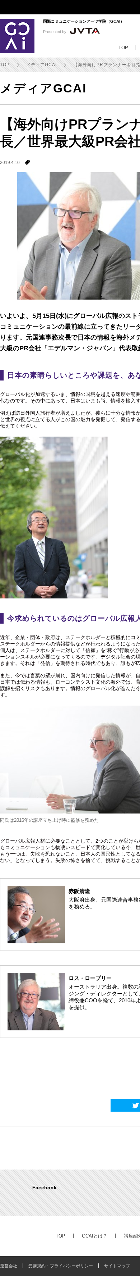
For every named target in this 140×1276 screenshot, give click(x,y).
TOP (5, 64)
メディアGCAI (41, 64)
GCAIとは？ (94, 1236)
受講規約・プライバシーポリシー (60, 1265)
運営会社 (8, 1265)
